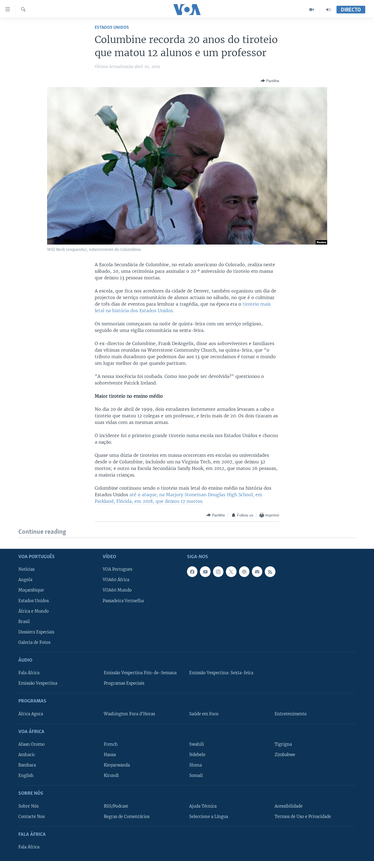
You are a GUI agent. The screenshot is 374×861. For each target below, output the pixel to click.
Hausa (110, 754)
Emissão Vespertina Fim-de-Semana (140, 672)
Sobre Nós (28, 805)
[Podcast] (244, 571)
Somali (196, 775)
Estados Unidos (112, 27)
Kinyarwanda (117, 765)
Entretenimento (291, 713)
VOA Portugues (117, 569)
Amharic (26, 754)
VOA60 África (116, 579)
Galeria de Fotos (34, 642)
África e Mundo (33, 611)
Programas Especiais (124, 683)
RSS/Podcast (116, 805)
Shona (195, 765)
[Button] (270, 81)
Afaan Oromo (31, 744)
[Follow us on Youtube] (205, 571)
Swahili (196, 744)
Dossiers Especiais (36, 631)
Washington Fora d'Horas (129, 713)
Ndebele (197, 754)
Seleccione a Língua (208, 816)
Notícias (26, 569)
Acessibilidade (289, 805)
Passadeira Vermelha (123, 600)
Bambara (27, 765)
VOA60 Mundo (117, 590)
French (111, 744)
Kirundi (111, 775)
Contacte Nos (31, 816)
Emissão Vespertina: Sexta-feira (221, 672)
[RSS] (270, 571)
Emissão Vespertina (37, 683)
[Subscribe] (257, 571)
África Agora (30, 713)
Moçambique (31, 590)
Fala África (28, 672)
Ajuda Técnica (203, 805)
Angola (25, 579)
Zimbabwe (285, 754)
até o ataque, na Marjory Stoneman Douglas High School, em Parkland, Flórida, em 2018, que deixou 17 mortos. (178, 498)
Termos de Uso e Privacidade (303, 816)
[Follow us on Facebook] (192, 571)
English (26, 775)
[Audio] (328, 9)
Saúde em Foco (203, 713)
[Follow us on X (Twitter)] (231, 571)
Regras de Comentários (126, 816)
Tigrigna (283, 744)
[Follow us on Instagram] (218, 571)
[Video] (311, 9)
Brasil (24, 621)
